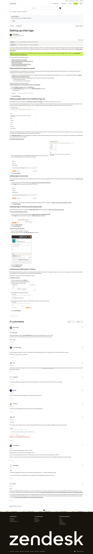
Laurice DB (14, 332)
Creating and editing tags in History (19, 65)
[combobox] (71, 322)
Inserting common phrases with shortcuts (41, 182)
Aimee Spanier (16, 34)
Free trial (75, 3)
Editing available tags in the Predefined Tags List (22, 61)
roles (53, 425)
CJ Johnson (15, 403)
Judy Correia (15, 377)
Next (48, 510)
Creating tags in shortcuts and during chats (21, 64)
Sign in (70, 3)
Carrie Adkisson (16, 445)
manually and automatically (48, 368)
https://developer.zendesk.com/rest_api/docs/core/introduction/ (29, 497)
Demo (81, 3)
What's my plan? (80, 39)
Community (64, 3)
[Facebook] (80, 26)
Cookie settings (27, 551)
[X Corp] (78, 26)
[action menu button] (82, 327)
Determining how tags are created (19, 59)
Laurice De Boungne (17, 347)
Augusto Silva (15, 465)
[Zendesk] (46, 538)
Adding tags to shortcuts (17, 62)
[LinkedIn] (77, 26)
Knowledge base (56, 3)
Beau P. (14, 483)
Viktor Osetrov (16, 327)
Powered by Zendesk (80, 551)
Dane (14, 363)
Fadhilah (14, 390)
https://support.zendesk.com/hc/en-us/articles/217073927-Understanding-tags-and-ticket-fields (62, 492)
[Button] (10, 316)
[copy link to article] (82, 26)
